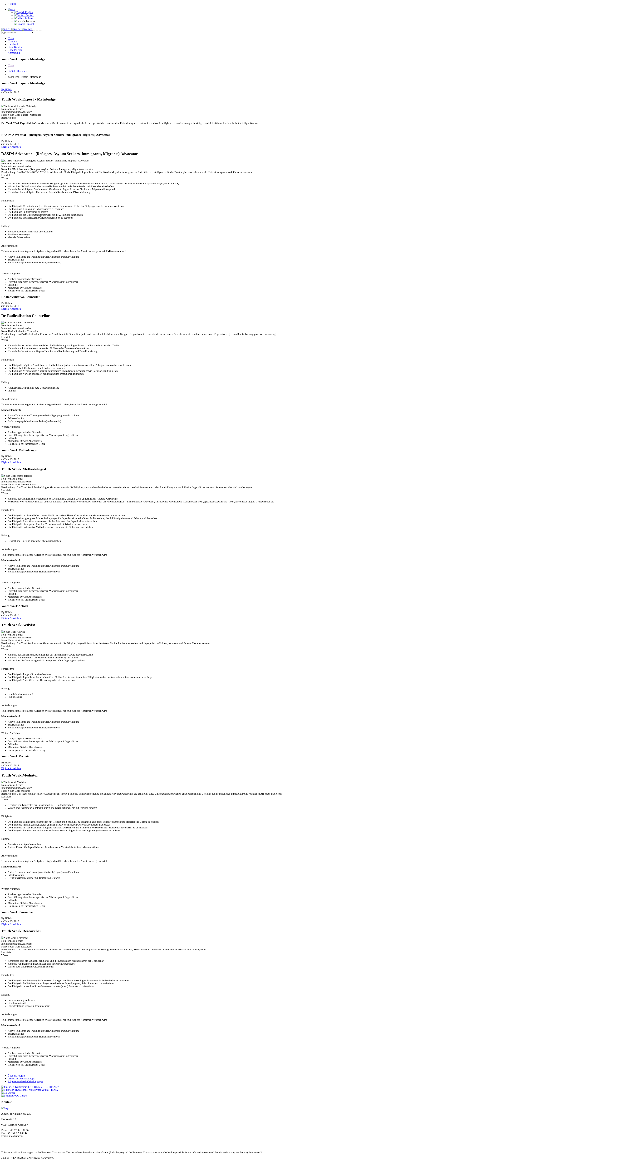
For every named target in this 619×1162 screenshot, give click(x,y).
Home (11, 38)
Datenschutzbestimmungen (21, 1078)
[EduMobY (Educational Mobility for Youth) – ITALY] (30, 1089)
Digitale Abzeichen (17, 71)
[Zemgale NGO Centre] (14, 1095)
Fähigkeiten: (7, 200)
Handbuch (13, 44)
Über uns (12, 41)
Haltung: (5, 226)
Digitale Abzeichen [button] (11, 146)
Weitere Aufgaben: (10, 273)
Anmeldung (14, 52)
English (29, 12)
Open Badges (15, 47)
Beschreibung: (8, 117)
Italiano (28, 18)
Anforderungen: (9, 245)
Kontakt (12, 4)
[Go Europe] (8, 1092)
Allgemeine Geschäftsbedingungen (25, 1081)
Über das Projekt (16, 1075)
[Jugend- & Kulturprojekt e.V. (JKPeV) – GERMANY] (30, 1087)
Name (4, 114)
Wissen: (5, 178)
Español (29, 24)
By (6, 89)
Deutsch (29, 15)
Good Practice (15, 50)
